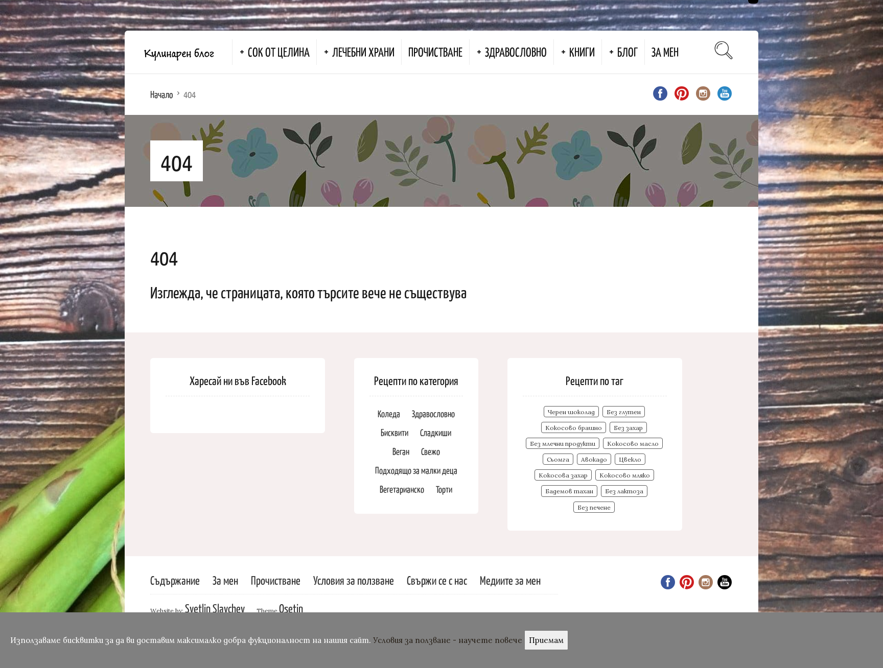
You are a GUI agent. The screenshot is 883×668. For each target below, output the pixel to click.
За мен (665, 51)
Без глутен (624, 412)
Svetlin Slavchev (215, 608)
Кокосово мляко (624, 475)
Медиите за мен (510, 579)
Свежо (430, 451)
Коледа (389, 413)
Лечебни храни (363, 51)
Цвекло (630, 459)
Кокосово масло (633, 443)
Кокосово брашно (573, 428)
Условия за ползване (353, 579)
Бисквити (394, 432)
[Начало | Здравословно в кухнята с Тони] (178, 52)
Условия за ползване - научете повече (447, 640)
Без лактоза (624, 491)
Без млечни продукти (562, 443)
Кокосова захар (563, 475)
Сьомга (558, 459)
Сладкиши (435, 432)
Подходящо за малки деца (416, 470)
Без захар (628, 428)
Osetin (291, 608)
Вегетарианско (402, 489)
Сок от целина (279, 51)
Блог (627, 51)
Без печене (594, 507)
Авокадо (594, 459)
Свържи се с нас (437, 579)
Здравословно (516, 51)
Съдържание (175, 579)
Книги (582, 51)
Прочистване (435, 51)
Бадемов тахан (569, 491)
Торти (444, 489)
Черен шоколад (571, 412)
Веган (400, 451)
